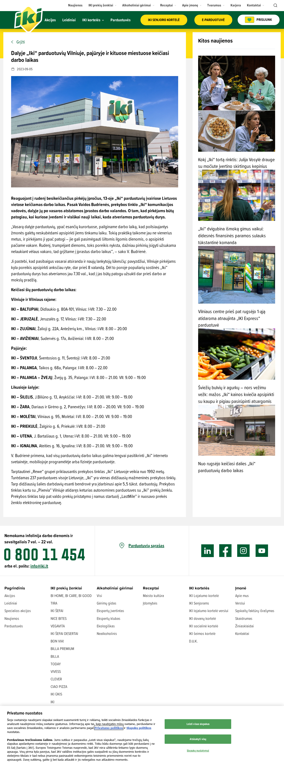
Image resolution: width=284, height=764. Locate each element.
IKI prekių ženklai (66, 588)
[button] (102, 5)
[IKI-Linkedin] (207, 551)
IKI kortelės (199, 588)
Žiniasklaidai (244, 626)
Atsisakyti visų (198, 739)
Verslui (240, 603)
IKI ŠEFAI (57, 610)
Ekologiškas (106, 626)
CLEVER (56, 679)
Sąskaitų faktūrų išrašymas (254, 610)
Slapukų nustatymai (198, 750)
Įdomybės (150, 603)
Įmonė (240, 588)
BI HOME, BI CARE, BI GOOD (71, 595)
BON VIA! (57, 641)
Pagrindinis (14, 588)
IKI (52, 702)
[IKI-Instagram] (243, 551)
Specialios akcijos (17, 610)
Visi (99, 595)
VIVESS (56, 671)
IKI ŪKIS (56, 694)
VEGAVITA (58, 626)
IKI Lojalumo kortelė (204, 595)
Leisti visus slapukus (198, 724)
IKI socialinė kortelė (203, 626)
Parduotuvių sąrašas (146, 545)
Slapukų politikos (138, 728)
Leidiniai (10, 603)
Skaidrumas (243, 618)
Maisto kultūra (153, 595)
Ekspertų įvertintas (110, 610)
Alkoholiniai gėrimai (115, 588)
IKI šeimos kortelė (202, 633)
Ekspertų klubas (108, 618)
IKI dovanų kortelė (202, 618)
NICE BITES (59, 618)
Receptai (151, 588)
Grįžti (20, 42)
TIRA (54, 603)
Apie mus (242, 595)
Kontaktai (242, 633)
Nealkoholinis (107, 633)
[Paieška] (275, 5)
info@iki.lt (39, 566)
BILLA (55, 656)
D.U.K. (193, 641)
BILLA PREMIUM (62, 648)
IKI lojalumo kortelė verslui (208, 610)
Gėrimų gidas (106, 603)
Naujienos (11, 618)
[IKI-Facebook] (225, 551)
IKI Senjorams (199, 603)
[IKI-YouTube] (261, 551)
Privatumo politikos (109, 728)
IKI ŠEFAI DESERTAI (64, 633)
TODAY (56, 664)
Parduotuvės (13, 626)
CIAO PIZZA (59, 686)
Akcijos (9, 595)
